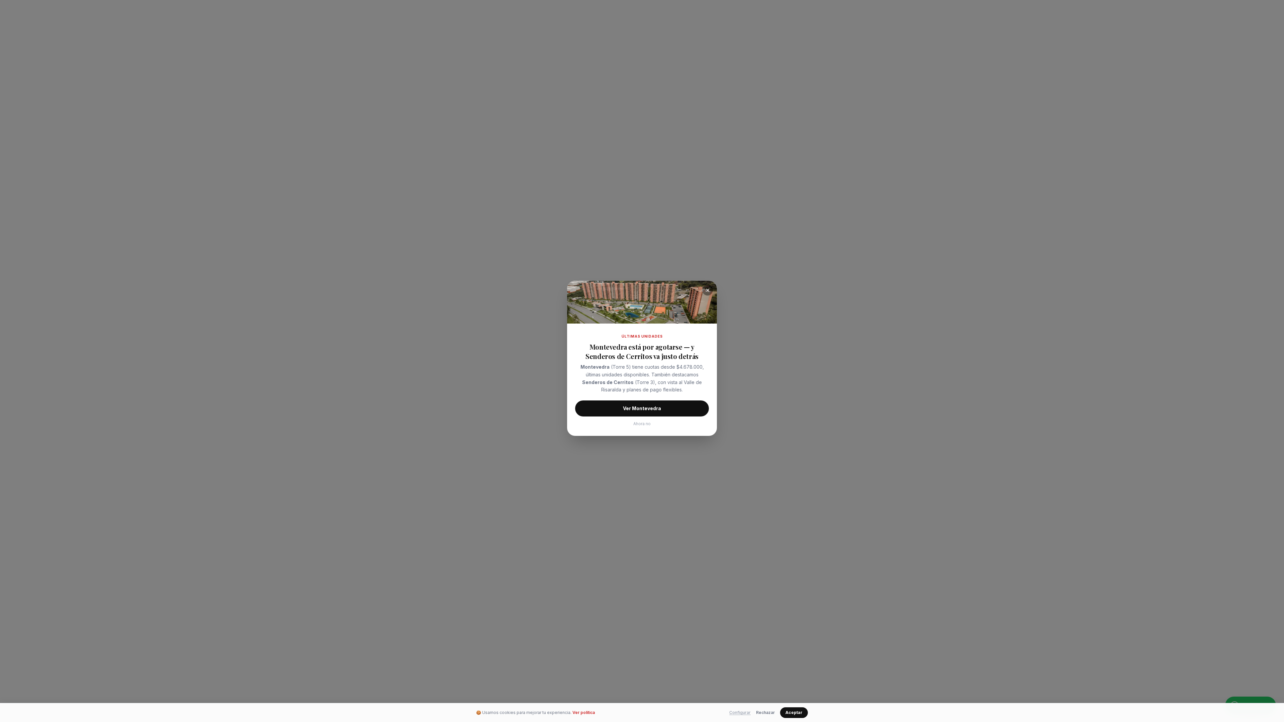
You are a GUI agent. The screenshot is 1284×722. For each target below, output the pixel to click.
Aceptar (793, 712)
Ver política (583, 712)
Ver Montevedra (642, 408)
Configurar (740, 712)
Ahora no (642, 423)
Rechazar (765, 712)
